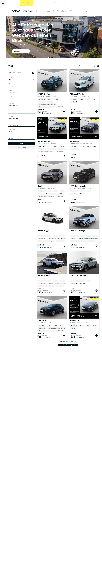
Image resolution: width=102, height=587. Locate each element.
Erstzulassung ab (13, 129)
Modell (10, 90)
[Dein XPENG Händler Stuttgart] (71, 11)
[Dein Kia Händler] (66, 11)
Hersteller (11, 83)
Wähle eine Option (14, 99)
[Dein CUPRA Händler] (53, 11)
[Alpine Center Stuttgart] (48, 11)
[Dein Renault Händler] (36, 11)
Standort (11, 96)
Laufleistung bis (12, 136)
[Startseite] (3, 3)
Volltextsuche (12, 70)
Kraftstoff (11, 116)
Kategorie (11, 77)
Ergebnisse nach (68, 65)
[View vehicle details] (64, 111)
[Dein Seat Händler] (57, 11)
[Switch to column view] (94, 66)
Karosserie (11, 109)
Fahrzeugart (11, 103)
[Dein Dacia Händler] (43, 11)
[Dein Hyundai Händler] (62, 11)
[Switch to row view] (98, 66)
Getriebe (11, 123)
